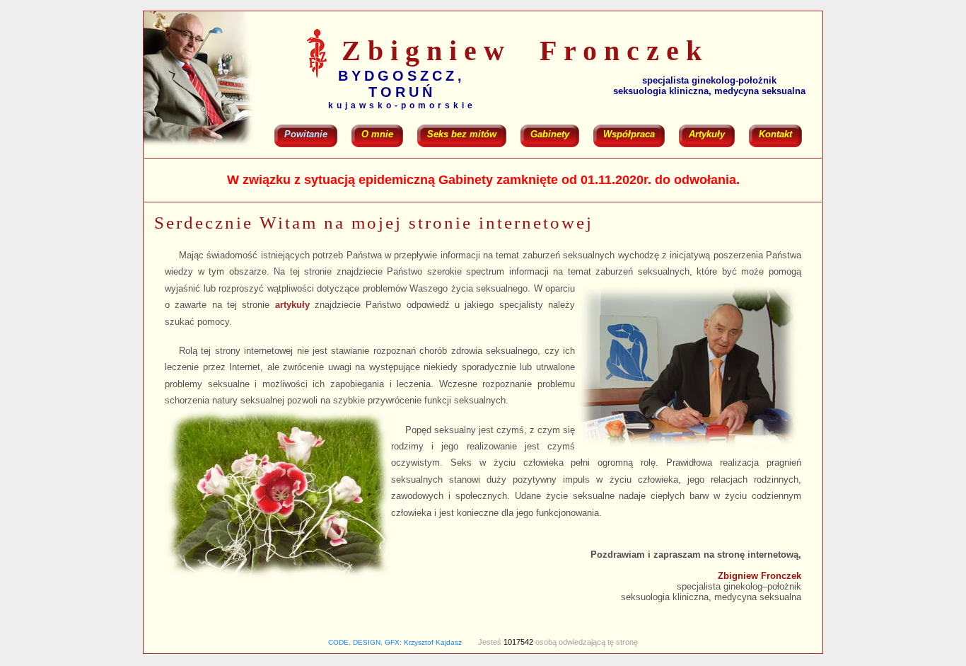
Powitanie (305, 134)
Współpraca (629, 134)
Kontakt (775, 134)
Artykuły (707, 134)
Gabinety (549, 134)
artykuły (292, 304)
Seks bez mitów (461, 134)
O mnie (377, 134)
